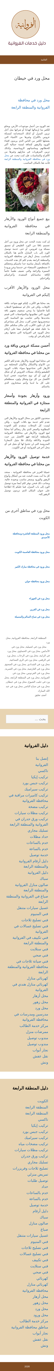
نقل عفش (40, 1056)
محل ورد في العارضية (39, 668)
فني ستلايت (39, 949)
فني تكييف (40, 1260)
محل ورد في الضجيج (15, 664)
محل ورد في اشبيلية (36, 646)
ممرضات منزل (37, 1032)
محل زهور (40, 1002)
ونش (44, 1062)
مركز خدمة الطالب (34, 1025)
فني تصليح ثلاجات (34, 920)
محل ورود (40, 1315)
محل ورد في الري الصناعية (23, 659)
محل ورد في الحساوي (29, 651)
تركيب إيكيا (39, 777)
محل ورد (41, 1008)
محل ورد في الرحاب (27, 655)
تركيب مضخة (38, 806)
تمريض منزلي (37, 1174)
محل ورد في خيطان (16, 681)
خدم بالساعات (37, 842)
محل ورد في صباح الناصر (37, 686)
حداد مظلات (39, 836)
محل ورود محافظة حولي (37, 581)
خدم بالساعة (38, 849)
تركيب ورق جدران (34, 1156)
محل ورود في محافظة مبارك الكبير (32, 566)
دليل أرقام (40, 1211)
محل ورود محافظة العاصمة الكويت (32, 552)
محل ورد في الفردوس (38, 673)
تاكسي (43, 771)
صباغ (44, 1229)
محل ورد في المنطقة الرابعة (25, 677)
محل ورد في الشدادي (39, 664)
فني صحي (40, 955)
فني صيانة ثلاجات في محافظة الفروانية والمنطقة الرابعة (27, 966)
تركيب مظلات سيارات (31, 813)
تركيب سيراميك (36, 789)
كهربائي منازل (37, 978)
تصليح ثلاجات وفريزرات (30, 1168)
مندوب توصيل (37, 1038)
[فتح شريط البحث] (5, 60)
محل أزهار (40, 996)
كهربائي (42, 1278)
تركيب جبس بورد (35, 783)
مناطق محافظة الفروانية (29, 1327)
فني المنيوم (39, 914)
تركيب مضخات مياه (33, 1144)
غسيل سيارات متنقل (32, 908)
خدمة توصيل (39, 855)
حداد (44, 1186)
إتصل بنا (42, 758)
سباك (44, 878)
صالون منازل (38, 1223)
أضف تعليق (40, 695)
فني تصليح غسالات (34, 1254)
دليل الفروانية (38, 872)
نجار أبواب (40, 1050)
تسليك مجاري (38, 830)
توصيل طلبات (38, 1180)
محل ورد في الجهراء (39, 598)
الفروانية (41, 764)
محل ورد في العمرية (15, 668)
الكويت (42, 1101)
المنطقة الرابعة (38, 638)
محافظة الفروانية (20, 638)
